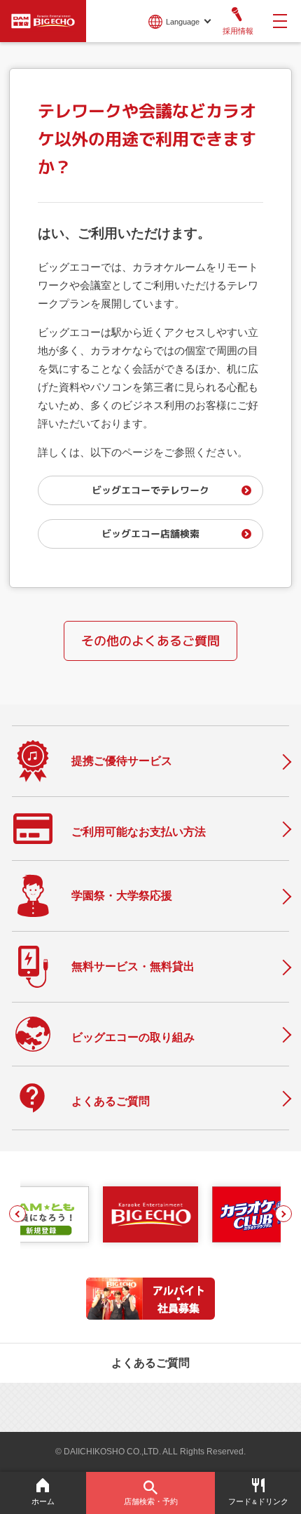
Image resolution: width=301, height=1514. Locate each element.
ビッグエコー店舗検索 (151, 533)
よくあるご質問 (150, 1363)
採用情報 (238, 31)
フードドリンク (258, 1501)
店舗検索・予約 (151, 1501)
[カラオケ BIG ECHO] (43, 19)
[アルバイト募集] (150, 1316)
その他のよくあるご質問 (150, 641)
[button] (17, 1213)
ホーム (43, 1501)
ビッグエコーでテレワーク (150, 490)
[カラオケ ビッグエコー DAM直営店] (151, 1214)
